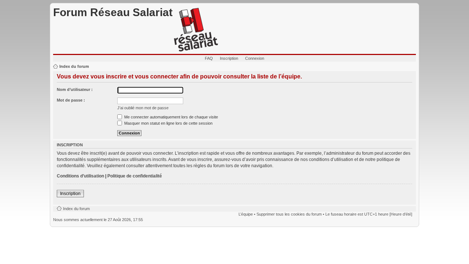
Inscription (229, 58)
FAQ (209, 58)
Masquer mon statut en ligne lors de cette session (168, 123)
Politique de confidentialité (134, 176)
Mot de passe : (71, 100)
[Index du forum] (196, 30)
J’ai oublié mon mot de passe (143, 108)
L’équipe (246, 214)
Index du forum (74, 66)
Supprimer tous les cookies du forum (289, 214)
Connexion (254, 58)
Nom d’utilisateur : (75, 89)
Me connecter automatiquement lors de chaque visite (170, 117)
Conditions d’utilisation (80, 176)
